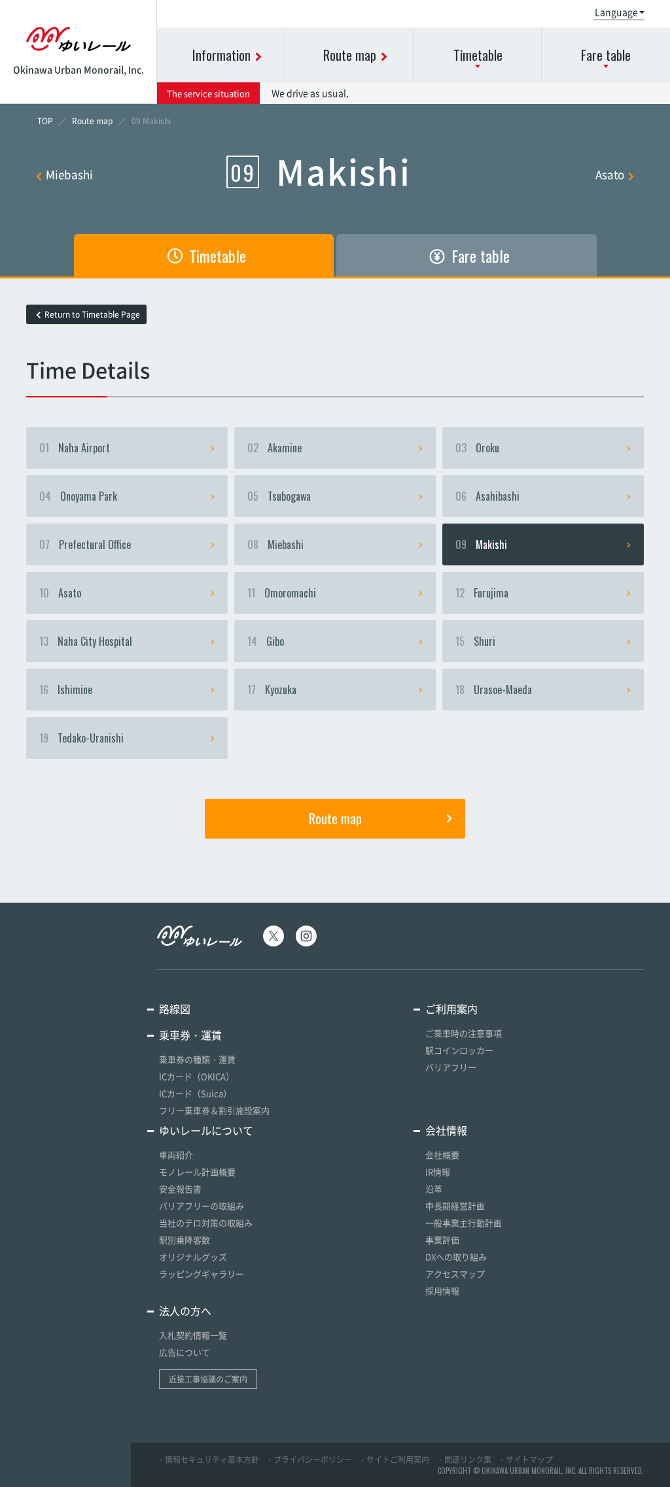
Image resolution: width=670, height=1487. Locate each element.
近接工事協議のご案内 (208, 1379)
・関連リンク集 (463, 1459)
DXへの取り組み (456, 1256)
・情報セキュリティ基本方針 (208, 1459)
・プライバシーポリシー (309, 1459)
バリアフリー (450, 1067)
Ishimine (65, 689)
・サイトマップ (525, 1459)
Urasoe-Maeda (493, 689)
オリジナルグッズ (193, 1256)
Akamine (274, 448)
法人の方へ (185, 1310)
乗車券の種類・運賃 (197, 1059)
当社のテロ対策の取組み (206, 1222)
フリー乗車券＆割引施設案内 (214, 1110)
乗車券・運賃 (190, 1035)
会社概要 (442, 1154)
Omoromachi (281, 593)
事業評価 (442, 1239)
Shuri (475, 641)
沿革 (433, 1188)
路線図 (174, 1008)
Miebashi (69, 174)
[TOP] (45, 121)
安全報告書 (180, 1188)
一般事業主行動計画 (463, 1222)
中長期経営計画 (455, 1205)
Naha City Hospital (85, 641)
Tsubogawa (279, 496)
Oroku (477, 448)
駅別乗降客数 (184, 1239)
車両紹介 (176, 1154)
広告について (184, 1352)
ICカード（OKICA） (196, 1076)
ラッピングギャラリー (201, 1273)
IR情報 (437, 1171)
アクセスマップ (455, 1273)
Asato (609, 174)
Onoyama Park (78, 496)
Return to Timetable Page (92, 314)
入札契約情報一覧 (193, 1335)
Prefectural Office (85, 544)
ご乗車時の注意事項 (463, 1033)
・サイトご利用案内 (394, 1459)
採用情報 (442, 1290)
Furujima (481, 593)
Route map (335, 818)
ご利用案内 (451, 1008)
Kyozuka (271, 689)
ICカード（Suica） (195, 1093)
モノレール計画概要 (197, 1171)
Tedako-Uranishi (81, 738)
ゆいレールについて (206, 1130)
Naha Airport (74, 448)
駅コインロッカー (459, 1050)
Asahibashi (487, 496)
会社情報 (446, 1130)
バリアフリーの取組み (201, 1205)
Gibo (265, 641)
